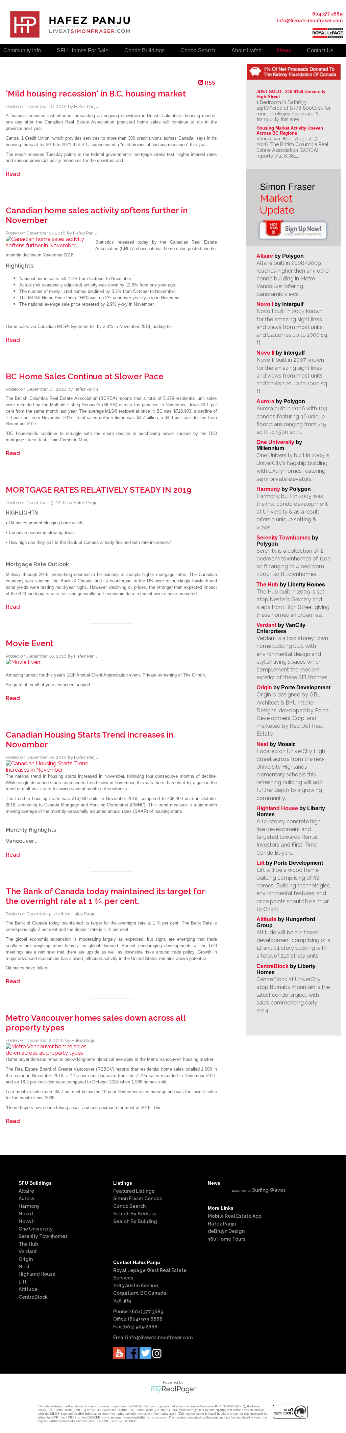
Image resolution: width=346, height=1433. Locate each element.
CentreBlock (272, 966)
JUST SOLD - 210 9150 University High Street (291, 94)
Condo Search (129, 1206)
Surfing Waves (269, 1190)
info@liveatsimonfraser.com (310, 20)
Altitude (266, 919)
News (284, 50)
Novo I (264, 304)
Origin (264, 687)
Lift (260, 863)
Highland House (277, 808)
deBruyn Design (226, 1231)
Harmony (268, 489)
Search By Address (134, 1213)
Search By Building (135, 1221)
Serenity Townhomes (283, 538)
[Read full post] (48, 242)
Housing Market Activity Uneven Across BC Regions (290, 131)
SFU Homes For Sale (82, 50)
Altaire (265, 256)
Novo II (265, 353)
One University (275, 442)
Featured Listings (133, 1191)
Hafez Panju (222, 1224)
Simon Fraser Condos (137, 1198)
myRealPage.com (173, 1389)
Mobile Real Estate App (235, 1216)
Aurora (265, 401)
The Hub (267, 584)
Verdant (266, 625)
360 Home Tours (226, 1239)
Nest (262, 744)
